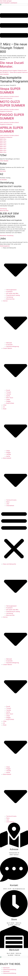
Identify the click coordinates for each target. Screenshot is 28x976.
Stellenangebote (5, 246)
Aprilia (8, 396)
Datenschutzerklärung (9, 969)
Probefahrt (9, 291)
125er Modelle (4, 161)
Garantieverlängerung (12, 346)
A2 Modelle (3, 179)
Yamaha (8, 394)
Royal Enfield (10, 403)
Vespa (8, 399)
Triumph (8, 392)
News (7, 502)
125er (4, 405)
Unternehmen (10, 505)
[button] (14, 534)
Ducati (8, 390)
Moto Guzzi (9, 397)
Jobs (7, 503)
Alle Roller (3, 171)
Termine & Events (11, 500)
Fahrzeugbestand (11, 289)
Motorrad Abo (10, 299)
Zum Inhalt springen (6, 1)
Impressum (6, 967)
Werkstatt (9, 343)
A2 (4, 407)
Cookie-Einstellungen (8, 975)
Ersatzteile (9, 344)
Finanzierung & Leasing (13, 295)
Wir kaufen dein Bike (12, 293)
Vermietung (9, 297)
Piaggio (8, 401)
